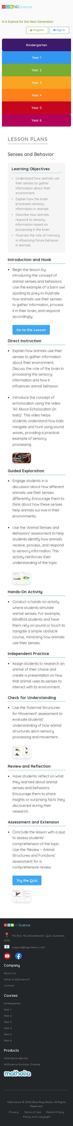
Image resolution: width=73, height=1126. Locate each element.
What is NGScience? (17, 979)
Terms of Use (32, 1112)
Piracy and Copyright (36, 1116)
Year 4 (8, 1028)
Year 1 (7, 1009)
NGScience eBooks (16, 1058)
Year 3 (8, 1022)
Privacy (13, 1112)
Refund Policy (55, 1112)
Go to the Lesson (31, 329)
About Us (10, 973)
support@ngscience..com (24, 947)
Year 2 (8, 1015)
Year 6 (7, 1040)
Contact (9, 985)
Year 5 (8, 1034)
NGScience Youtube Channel (22, 1064)
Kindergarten (12, 1003)
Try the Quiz (27, 880)
